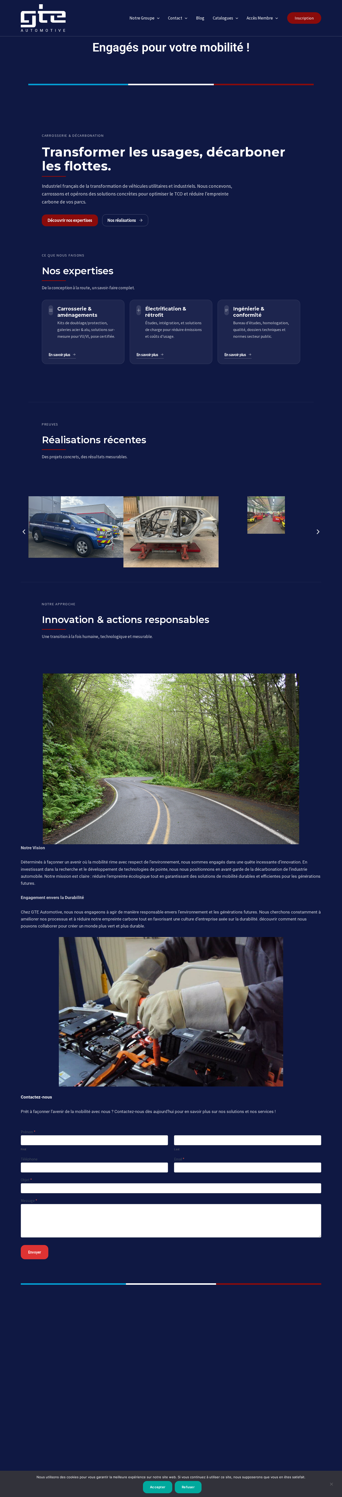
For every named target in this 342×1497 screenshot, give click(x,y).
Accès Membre (260, 18)
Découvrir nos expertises (70, 220)
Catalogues (223, 18)
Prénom (28, 1132)
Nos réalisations (121, 220)
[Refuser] (331, 1486)
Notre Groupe (141, 18)
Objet (26, 1180)
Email (179, 1159)
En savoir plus (59, 354)
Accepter (157, 1487)
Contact (175, 18)
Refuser (188, 1487)
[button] (304, 18)
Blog (200, 18)
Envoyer (34, 1252)
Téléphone (29, 1159)
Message (29, 1200)
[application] (156, 18)
